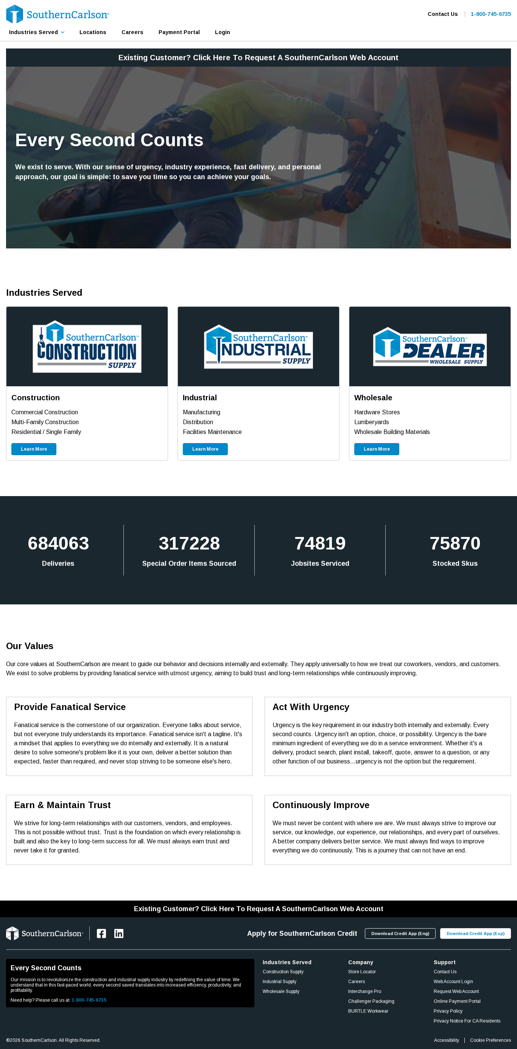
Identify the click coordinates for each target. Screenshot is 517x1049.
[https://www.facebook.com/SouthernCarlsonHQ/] (101, 933)
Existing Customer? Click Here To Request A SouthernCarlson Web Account (258, 57)
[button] (36, 32)
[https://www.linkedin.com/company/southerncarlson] (118, 933)
